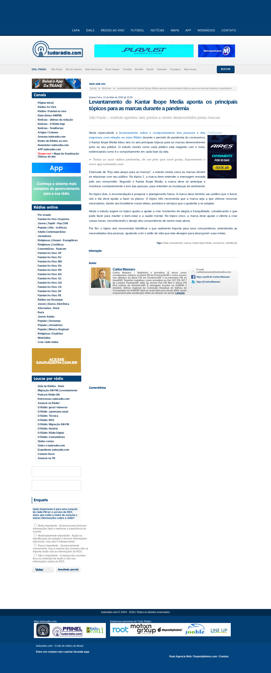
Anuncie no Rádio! (49, 403)
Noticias (106, 88)
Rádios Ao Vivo (47, 107)
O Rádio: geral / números (53, 407)
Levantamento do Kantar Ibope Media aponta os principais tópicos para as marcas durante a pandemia (174, 88)
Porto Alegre (112, 69)
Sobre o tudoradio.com (51, 445)
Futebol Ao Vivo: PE (49, 295)
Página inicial (46, 102)
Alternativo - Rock (48, 308)
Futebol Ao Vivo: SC (50, 278)
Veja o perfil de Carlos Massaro (213, 277)
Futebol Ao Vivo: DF (49, 291)
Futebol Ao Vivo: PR (50, 270)
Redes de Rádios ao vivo (53, 140)
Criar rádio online (48, 342)
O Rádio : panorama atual (53, 411)
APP (188, 30)
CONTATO (228, 30)
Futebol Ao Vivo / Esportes (53, 219)
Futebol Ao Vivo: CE (50, 287)
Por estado (44, 214)
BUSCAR (225, 69)
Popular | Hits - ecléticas (52, 227)
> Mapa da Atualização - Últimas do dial (59, 155)
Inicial (93, 88)
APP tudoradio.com (49, 149)
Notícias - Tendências (51, 128)
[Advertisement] (163, 339)
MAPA (175, 30)
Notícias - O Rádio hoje (51, 124)
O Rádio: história (48, 428)
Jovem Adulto (46, 316)
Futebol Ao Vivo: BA (50, 274)
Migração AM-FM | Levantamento (57, 390)
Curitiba (127, 69)
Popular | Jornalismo (50, 325)
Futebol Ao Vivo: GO (50, 282)
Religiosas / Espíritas (50, 333)
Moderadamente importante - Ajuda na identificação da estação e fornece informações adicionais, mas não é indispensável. (60, 538)
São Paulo (56, 69)
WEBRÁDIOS (206, 30)
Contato (223, 656)
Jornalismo (44, 236)
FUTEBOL (137, 30)
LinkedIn (180, 293)
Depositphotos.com (205, 656)
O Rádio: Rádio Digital (51, 432)
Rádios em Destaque (50, 299)
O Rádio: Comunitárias (51, 437)
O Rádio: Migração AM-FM (53, 424)
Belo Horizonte (93, 69)
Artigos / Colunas (48, 132)
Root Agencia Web (180, 656)
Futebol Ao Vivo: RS (50, 265)
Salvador (162, 69)
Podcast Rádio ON (49, 394)
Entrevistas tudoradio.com (54, 398)
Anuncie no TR (46, 458)
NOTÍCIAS (157, 30)
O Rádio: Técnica (48, 415)
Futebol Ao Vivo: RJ (49, 257)
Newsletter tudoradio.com (53, 145)
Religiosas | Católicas (51, 244)
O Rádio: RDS (46, 420)
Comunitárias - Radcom (52, 248)
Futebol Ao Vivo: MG (50, 261)
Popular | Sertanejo (49, 320)
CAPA (76, 30)
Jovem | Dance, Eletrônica (53, 303)
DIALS (90, 30)
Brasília (139, 69)
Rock (41, 312)
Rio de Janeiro (74, 69)
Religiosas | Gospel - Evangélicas (58, 240)
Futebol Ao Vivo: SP (49, 253)
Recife (150, 69)
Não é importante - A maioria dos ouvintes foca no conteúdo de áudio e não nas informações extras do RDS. (59, 558)
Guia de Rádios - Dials (51, 386)
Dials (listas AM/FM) (50, 115)
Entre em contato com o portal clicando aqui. (63, 651)
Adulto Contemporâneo (52, 231)
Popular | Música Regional (53, 329)
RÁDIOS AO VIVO (112, 30)
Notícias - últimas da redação (55, 119)
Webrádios (44, 337)
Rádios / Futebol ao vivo (52, 111)
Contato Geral (46, 454)
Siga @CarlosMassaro (208, 281)
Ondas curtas (46, 441)
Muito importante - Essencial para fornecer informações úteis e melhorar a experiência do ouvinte (60, 528)
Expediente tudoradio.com (53, 449)
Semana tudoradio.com (52, 136)
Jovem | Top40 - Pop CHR (53, 223)
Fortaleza (175, 69)
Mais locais (190, 69)
